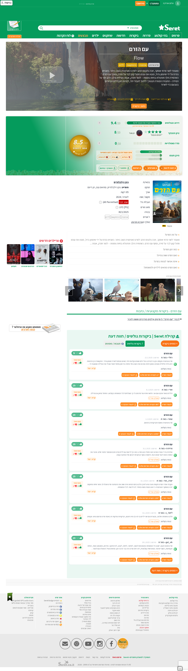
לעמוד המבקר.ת (128, 375)
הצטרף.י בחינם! (106, 168)
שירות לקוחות (105, 657)
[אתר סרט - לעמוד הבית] (10, 601)
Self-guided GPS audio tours (22, 600)
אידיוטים (88, 600)
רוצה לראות (167, 168)
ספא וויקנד (116, 610)
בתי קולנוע (174, 600)
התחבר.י (122, 168)
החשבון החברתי (56, 266)
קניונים (30, 610)
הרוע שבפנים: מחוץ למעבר (110, 608)
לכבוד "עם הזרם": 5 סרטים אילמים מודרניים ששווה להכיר (153, 319)
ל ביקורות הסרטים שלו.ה (149, 375)
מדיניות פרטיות (55, 657)
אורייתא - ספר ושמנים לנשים (23, 608)
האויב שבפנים (86, 628)
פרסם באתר (116, 657)
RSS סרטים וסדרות (52, 624)
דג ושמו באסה (115, 613)
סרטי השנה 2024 (142, 625)
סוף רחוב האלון (114, 630)
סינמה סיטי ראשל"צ (170, 608)
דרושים (81, 657)
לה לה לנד (116, 603)
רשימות (136, 168)
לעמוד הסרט (167, 375)
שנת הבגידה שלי (85, 610)
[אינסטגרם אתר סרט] (99, 649)
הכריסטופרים (42, 266)
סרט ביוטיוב (55, 618)
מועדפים (150, 168)
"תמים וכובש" (156, 135)
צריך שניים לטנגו (114, 618)
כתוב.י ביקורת (139, 106)
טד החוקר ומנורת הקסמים (81, 617)
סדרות (146, 618)
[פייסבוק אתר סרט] (111, 649)
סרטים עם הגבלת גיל (141, 620)
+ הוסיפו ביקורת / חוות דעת (165, 570)
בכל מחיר (87, 603)
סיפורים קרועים (85, 607)
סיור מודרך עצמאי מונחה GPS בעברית (22, 604)
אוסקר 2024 (144, 627)
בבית (113, 157)
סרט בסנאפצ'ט (53, 615)
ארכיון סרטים (137, 222)
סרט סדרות (55, 609)
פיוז (118, 627)
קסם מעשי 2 (86, 621)
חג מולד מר (115, 625)
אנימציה (125, 217)
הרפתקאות (115, 217)
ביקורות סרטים (143, 610)
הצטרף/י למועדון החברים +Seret (136, 657)
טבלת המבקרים (14, 36)
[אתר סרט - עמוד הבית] (169, 29)
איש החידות (87, 614)
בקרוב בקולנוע (143, 605)
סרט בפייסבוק (54, 606)
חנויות (31, 615)
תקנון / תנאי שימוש (70, 657)
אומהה (88, 623)
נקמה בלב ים (115, 615)
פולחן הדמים (115, 600)
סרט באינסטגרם (53, 612)
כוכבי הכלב (116, 605)
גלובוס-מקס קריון (171, 615)
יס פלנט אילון (173, 613)
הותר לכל (123, 202)
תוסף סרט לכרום (53, 621)
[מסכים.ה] (80, 363)
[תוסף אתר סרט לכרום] (76, 649)
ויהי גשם (117, 620)
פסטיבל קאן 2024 (142, 630)
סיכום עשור (145, 622)
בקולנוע (125, 157)
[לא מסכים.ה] (76, 363)
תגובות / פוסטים (113, 343)
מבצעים (83, 35)
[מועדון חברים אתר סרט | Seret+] (65, 649)
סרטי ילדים (145, 613)
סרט (112, 664)
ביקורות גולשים (135, 343)
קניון (31, 613)
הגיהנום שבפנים (27, 266)
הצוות (88, 657)
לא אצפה (101, 157)
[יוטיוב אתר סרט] (88, 649)
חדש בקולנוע (144, 603)
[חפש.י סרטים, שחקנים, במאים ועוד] (41, 27)
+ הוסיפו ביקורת (170, 343)
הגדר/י (158, 213)
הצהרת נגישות (42, 657)
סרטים (146, 615)
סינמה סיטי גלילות (171, 605)
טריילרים (145, 608)
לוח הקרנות (64, 35)
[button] (6, 2)
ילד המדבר (87, 619)
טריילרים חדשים (49, 240)
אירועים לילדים (28, 618)
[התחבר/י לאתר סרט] (178, 3)
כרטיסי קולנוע (144, 600)
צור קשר (95, 657)
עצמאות (88, 612)
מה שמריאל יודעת (84, 605)
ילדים (95, 35)
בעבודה (88, 626)
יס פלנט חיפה (173, 610)
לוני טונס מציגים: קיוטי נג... (110, 622)
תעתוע (13, 266)
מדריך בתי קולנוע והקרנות (168, 603)
